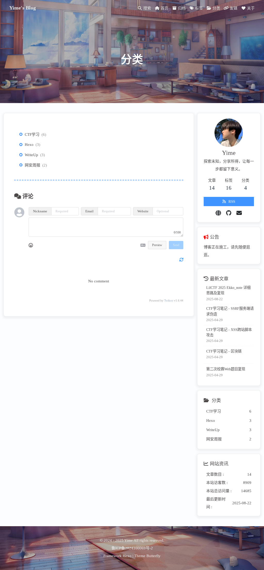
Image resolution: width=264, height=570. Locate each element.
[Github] (228, 213)
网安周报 (32, 165)
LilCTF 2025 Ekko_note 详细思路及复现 (228, 290)
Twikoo (168, 300)
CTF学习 (32, 134)
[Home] (218, 213)
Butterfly (153, 556)
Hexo (29, 144)
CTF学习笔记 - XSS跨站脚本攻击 (229, 332)
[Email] (239, 213)
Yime (128, 540)
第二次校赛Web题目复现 (225, 369)
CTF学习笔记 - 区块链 (224, 351)
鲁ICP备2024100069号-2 (132, 548)
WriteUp (31, 155)
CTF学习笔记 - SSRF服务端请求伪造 (230, 311)
